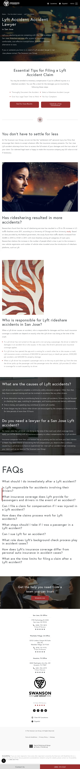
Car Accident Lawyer (15, 14)
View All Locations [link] (41, 717)
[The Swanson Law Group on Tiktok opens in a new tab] (42, 710)
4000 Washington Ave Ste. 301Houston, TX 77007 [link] (40, 664)
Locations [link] (53, 3)
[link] (40, 625)
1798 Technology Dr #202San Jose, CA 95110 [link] (40, 621)
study (69, 231)
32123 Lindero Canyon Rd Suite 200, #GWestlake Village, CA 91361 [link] (40, 642)
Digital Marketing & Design (42, 746)
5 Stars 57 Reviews (40, 627)
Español (65, 3)
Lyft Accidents (29, 14)
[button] (4, 761)
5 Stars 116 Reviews (40, 649)
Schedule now (40, 598)
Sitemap (52, 737)
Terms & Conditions (31, 737)
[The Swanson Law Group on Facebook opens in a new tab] (38, 710)
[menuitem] (34, 710)
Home (4, 14)
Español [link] (37, 721)
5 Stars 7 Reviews (40, 670)
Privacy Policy (43, 737)
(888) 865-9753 (13, 759)
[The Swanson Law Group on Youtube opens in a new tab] (45, 710)
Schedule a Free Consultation (56, 104)
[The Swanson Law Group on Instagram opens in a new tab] (34, 710)
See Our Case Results (24, 104)
